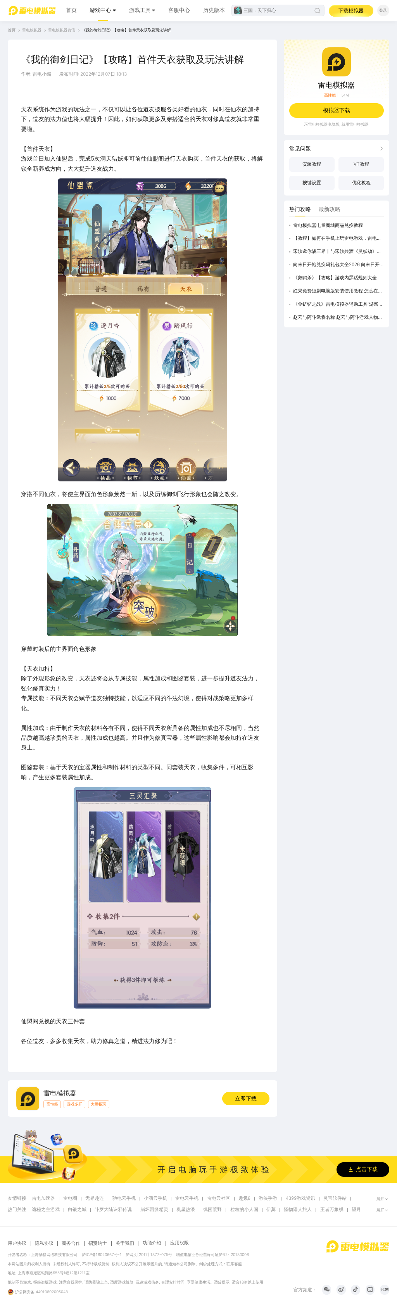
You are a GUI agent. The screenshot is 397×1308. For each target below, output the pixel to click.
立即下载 (246, 1098)
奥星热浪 (185, 1209)
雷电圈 (70, 1198)
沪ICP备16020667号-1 (102, 1254)
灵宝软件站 (335, 1198)
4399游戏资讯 (300, 1198)
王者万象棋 (331, 1209)
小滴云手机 (155, 1198)
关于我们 (125, 1243)
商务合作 (71, 1243)
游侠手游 (268, 1198)
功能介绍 (152, 1243)
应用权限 (179, 1243)
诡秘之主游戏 (46, 1209)
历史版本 (214, 10)
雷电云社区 (218, 1198)
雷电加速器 (43, 1198)
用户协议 (17, 1243)
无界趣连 (94, 1198)
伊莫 (271, 1209)
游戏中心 (100, 10)
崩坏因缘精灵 (154, 1209)
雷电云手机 (186, 1198)
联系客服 (234, 1263)
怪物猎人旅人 (298, 1209)
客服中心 (179, 10)
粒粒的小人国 (244, 1209)
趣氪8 (244, 1198)
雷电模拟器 (31, 30)
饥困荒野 (212, 1209)
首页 (71, 10)
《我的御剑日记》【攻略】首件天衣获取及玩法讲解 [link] (126, 30)
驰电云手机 (124, 1198)
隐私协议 (44, 1243)
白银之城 (77, 1209)
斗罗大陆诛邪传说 (113, 1209)
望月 (356, 1209)
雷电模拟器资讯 (61, 30)
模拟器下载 (336, 110)
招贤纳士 (97, 1243)
